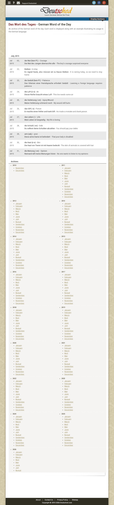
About (38, 500)
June (66, 181)
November (20, 168)
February (67, 171)
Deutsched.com (66, 503)
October (67, 191)
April (66, 176)
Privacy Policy (62, 500)
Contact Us (49, 500)
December (20, 171)
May (66, 178)
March (66, 173)
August (67, 186)
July (66, 184)
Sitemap (75, 500)
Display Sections (98, 19)
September (68, 189)
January (67, 168)
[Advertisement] (57, 44)
